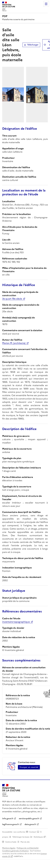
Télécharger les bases (20, 837)
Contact (32, 832)
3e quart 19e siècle (12, 298)
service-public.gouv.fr (29, 818)
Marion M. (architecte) (13, 343)
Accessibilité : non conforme (13, 832)
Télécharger (32, 44)
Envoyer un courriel (29, 767)
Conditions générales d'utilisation (15, 851)
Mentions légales (8, 848)
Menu (46, 4)
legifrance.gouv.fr (10, 824)
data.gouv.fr (30, 824)
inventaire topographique (16, 621)
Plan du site (25, 842)
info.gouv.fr (7, 818)
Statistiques (38, 837)
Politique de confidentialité (27, 848)
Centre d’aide (10, 842)
